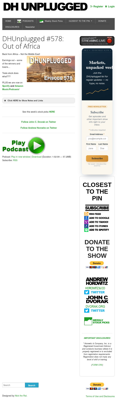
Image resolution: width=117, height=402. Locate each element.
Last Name (103, 144)
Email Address (97, 134)
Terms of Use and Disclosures (100, 396)
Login (111, 6)
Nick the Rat (21, 395)
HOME (8, 20)
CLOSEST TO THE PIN (79, 20)
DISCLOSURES (12, 26)
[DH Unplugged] (45, 8)
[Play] (24, 153)
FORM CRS (97, 364)
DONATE (102, 20)
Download (36, 156)
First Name (91, 144)
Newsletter (30, 26)
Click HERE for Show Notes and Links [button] (25, 100)
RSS (15, 160)
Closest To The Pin (97, 191)
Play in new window (20, 156)
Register (98, 6)
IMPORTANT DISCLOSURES (97, 338)
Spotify (6, 85)
